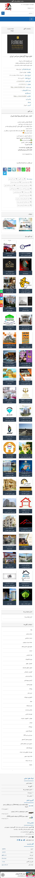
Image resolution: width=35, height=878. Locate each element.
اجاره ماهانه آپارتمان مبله (24, 205)
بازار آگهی (21, 179)
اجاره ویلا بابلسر (18, 192)
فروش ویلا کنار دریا (25, 189)
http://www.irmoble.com (18, 87)
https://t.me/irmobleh (20, 96)
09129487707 (22, 84)
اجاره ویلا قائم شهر (9, 185)
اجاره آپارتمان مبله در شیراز (23, 199)
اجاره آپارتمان (12, 179)
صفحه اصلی (29, 783)
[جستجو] (2, 13)
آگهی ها (30, 786)
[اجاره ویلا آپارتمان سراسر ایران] (17, 44)
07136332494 (20, 81)
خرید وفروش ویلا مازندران (23, 185)
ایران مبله (27, 192)
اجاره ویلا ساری (26, 182)
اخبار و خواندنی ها (27, 789)
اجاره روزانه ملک (15, 182)
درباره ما (30, 793)
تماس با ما (29, 796)
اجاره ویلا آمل (13, 189)
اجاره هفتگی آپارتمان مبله (23, 202)
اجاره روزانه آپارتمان (25, 195)
